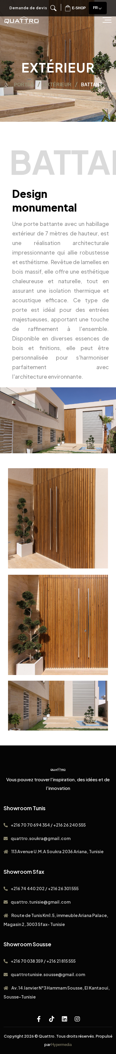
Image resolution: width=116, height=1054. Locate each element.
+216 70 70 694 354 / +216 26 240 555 (48, 825)
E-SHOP (79, 8)
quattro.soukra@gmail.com (40, 838)
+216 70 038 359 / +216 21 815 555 (43, 961)
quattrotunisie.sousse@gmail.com (48, 974)
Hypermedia (61, 1044)
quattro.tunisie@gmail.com (40, 901)
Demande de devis (28, 8)
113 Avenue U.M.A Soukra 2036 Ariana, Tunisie (57, 851)
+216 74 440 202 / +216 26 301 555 (45, 888)
